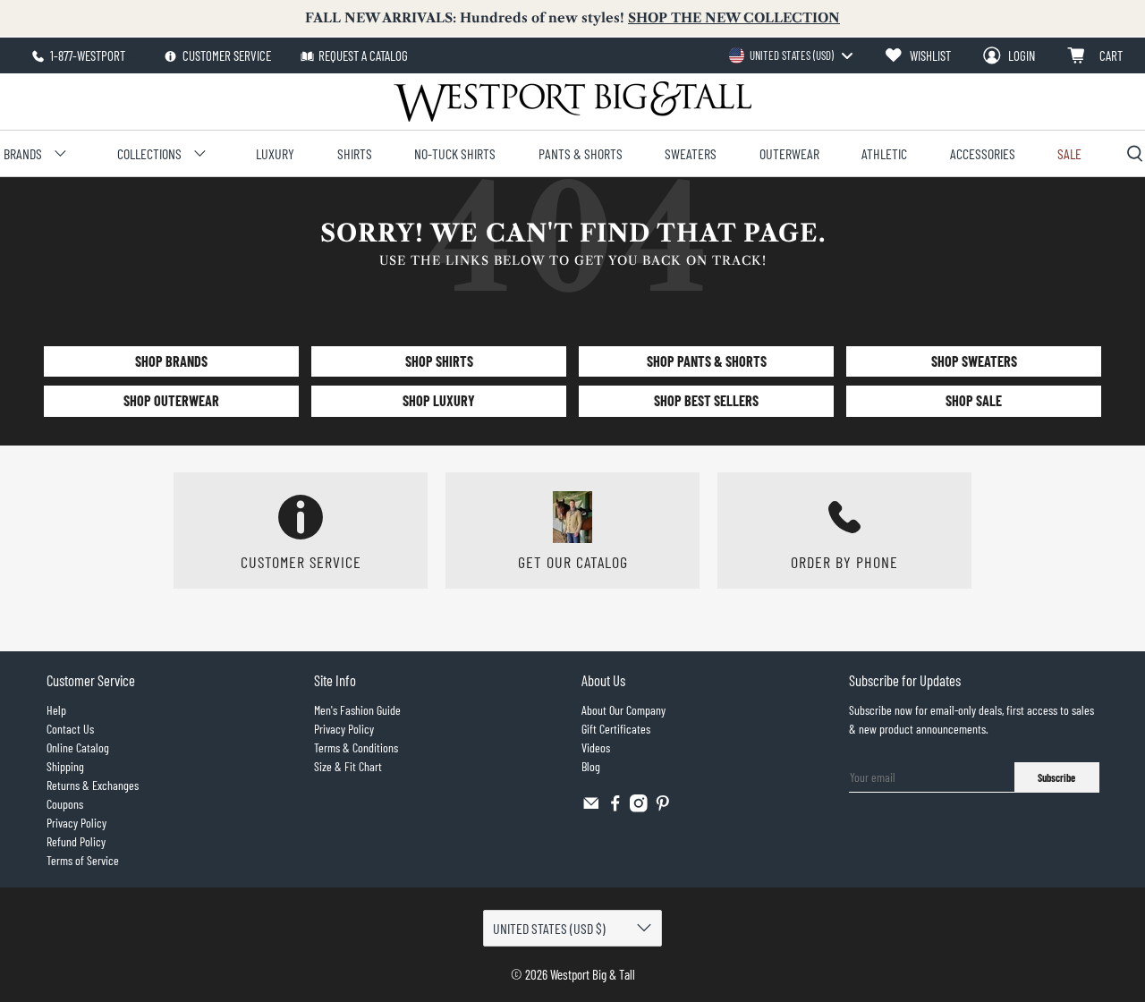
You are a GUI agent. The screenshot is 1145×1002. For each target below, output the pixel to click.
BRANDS (23, 153)
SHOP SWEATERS (974, 360)
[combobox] (790, 55)
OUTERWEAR (789, 153)
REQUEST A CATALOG (363, 55)
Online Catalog (78, 747)
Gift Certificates (615, 728)
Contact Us (70, 728)
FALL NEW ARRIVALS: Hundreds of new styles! (572, 18)
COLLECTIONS (149, 153)
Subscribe (1056, 777)
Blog (590, 766)
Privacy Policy (76, 822)
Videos (595, 747)
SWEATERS (691, 153)
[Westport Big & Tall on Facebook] (615, 807)
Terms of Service (83, 860)
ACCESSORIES (982, 153)
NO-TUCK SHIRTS (455, 153)
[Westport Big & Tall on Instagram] (639, 807)
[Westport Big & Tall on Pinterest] (663, 807)
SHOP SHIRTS (439, 360)
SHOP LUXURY (439, 400)
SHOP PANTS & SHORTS (707, 360)
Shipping (65, 766)
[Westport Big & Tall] (572, 101)
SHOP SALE (974, 400)
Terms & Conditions (356, 747)
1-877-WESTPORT (86, 55)
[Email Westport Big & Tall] (591, 807)
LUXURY (275, 153)
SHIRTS (354, 153)
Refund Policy (76, 841)
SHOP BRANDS (171, 360)
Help (56, 710)
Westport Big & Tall (592, 974)
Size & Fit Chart (348, 766)
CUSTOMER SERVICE (225, 55)
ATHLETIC (884, 153)
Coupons (65, 803)
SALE (1069, 153)
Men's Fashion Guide (357, 710)
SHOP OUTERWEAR (171, 400)
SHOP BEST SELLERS (706, 400)
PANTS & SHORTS (581, 153)
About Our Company (623, 710)
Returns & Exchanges (93, 785)
